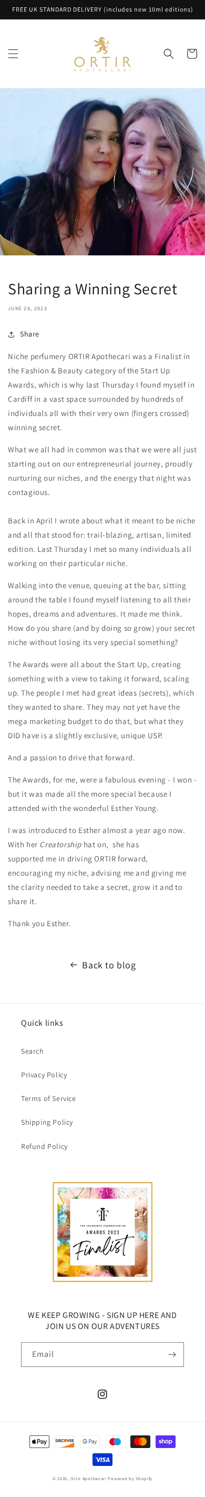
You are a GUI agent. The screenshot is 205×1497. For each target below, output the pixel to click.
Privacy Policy (44, 1074)
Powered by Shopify (130, 1478)
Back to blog (109, 965)
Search (32, 1051)
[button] (13, 53)
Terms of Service (48, 1098)
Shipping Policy (47, 1122)
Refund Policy (44, 1146)
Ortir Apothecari (88, 1478)
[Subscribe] (171, 1354)
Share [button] (29, 334)
